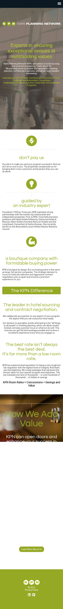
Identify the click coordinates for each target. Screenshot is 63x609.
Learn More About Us (31, 549)
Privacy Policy (31, 590)
